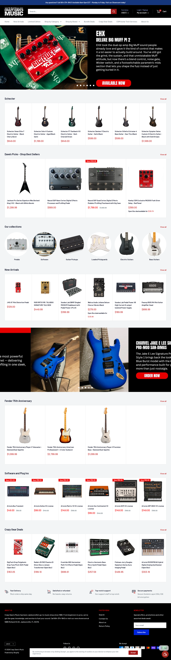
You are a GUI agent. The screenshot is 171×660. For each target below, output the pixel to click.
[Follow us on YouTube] (78, 648)
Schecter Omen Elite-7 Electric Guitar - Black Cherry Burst (15, 134)
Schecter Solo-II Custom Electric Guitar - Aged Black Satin (44, 134)
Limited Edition (34, 21)
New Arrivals (18, 21)
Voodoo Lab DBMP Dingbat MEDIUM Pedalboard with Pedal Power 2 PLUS (71, 305)
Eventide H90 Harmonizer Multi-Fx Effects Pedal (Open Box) (72, 565)
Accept (133, 653)
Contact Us (103, 618)
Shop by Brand (71, 21)
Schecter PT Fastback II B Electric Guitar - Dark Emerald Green (70, 134)
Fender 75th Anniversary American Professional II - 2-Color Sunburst (60, 448)
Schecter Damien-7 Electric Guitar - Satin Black (98, 132)
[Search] (114, 11)
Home (7, 21)
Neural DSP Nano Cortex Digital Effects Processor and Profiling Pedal (62, 201)
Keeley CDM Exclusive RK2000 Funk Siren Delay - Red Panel (144, 201)
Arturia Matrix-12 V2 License (72, 506)
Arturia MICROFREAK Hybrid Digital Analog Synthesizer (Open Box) (152, 565)
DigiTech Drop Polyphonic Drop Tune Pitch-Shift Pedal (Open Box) (17, 565)
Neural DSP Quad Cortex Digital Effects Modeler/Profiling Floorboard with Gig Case (104, 201)
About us (102, 622)
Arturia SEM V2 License (124, 506)
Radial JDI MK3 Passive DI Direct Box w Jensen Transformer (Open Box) (43, 565)
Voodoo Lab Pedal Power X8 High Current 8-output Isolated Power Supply (125, 305)
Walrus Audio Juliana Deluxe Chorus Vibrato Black (98, 303)
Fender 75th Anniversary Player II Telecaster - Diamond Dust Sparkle (24, 448)
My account (142, 12)
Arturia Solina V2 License (43, 506)
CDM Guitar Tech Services (126, 21)
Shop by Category (52, 21)
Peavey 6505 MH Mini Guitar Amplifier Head (152, 303)
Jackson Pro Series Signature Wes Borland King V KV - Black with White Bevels (23, 201)
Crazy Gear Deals (105, 21)
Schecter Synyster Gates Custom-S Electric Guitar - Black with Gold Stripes (152, 134)
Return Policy (104, 626)
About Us (145, 21)
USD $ (8, 644)
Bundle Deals (89, 21)
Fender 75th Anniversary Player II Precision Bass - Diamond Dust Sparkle (104, 448)
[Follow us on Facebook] (65, 648)
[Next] (166, 244)
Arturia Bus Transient (15, 506)
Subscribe (141, 632)
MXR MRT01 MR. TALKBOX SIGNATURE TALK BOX (44, 303)
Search (102, 615)
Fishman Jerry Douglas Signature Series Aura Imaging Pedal (123, 565)
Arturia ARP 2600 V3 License (153, 506)
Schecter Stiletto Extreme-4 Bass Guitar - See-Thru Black (126, 132)
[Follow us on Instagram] (73, 648)
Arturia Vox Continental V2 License (98, 507)
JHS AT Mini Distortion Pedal (18, 302)
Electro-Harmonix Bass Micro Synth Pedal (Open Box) (97, 565)
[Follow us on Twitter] (69, 648)
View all (163, 99)
